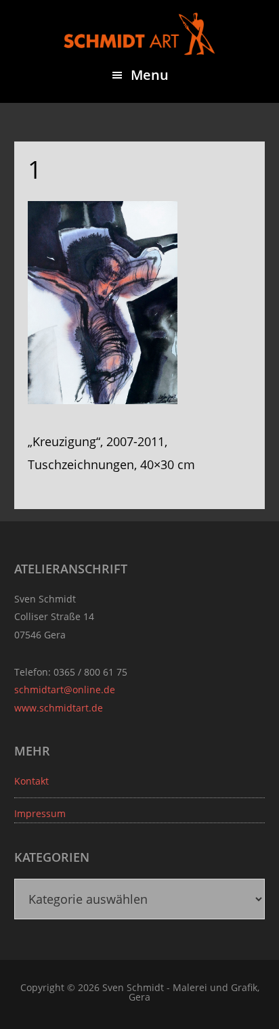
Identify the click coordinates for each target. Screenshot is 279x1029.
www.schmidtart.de (58, 707)
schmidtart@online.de (64, 689)
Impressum (40, 813)
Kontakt (31, 780)
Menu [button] (150, 75)
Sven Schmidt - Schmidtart (139, 34)
